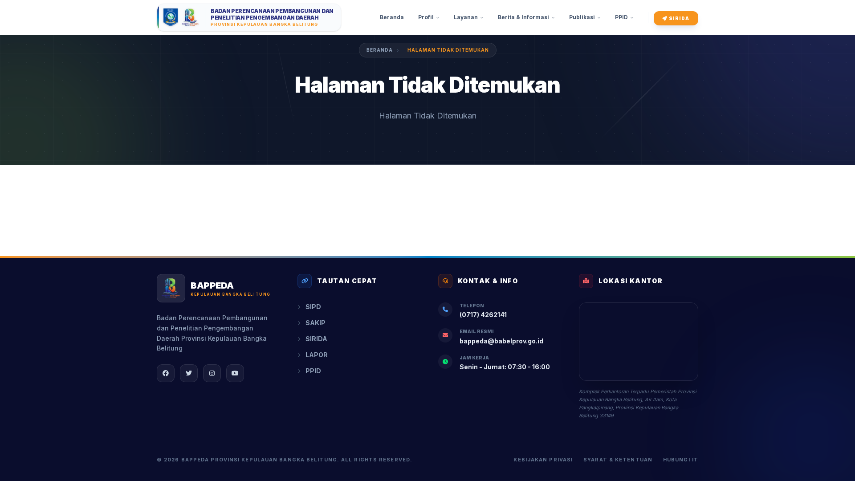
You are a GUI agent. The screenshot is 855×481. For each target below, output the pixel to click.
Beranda (379, 50)
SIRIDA (678, 18)
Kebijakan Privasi (543, 460)
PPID (313, 371)
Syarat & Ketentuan (617, 460)
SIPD (313, 306)
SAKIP (315, 322)
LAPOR (316, 355)
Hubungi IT (680, 460)
